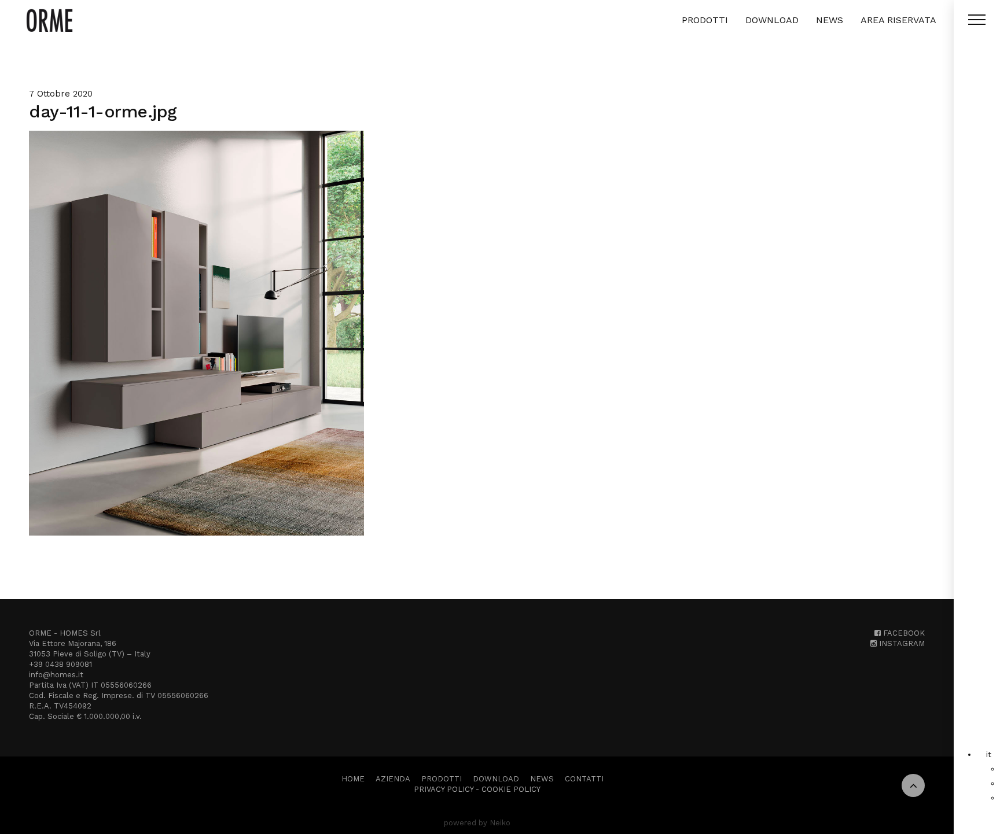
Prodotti (705, 19)
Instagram (901, 643)
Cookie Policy (511, 789)
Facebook (903, 633)
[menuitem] (988, 754)
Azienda (393, 778)
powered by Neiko (477, 822)
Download (772, 19)
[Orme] (49, 20)
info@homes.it (56, 674)
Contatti (584, 778)
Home (353, 778)
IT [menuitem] (988, 754)
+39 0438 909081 (60, 664)
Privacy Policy (443, 789)
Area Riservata (898, 19)
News (829, 19)
